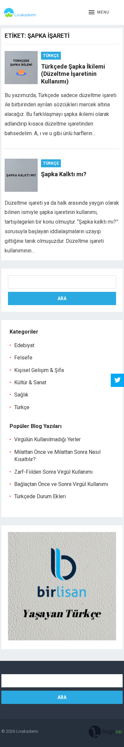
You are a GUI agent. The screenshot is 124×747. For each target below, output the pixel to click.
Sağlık (21, 395)
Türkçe (51, 55)
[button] (99, 12)
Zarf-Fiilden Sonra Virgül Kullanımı (53, 472)
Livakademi (27, 731)
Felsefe (23, 357)
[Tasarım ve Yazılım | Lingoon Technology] (106, 733)
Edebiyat (24, 345)
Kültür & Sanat (30, 382)
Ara (62, 298)
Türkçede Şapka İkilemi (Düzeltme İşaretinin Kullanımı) (73, 74)
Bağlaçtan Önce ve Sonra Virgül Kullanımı (61, 484)
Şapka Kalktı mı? (63, 174)
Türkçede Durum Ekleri (40, 496)
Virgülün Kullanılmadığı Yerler (47, 439)
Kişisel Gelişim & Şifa (39, 370)
